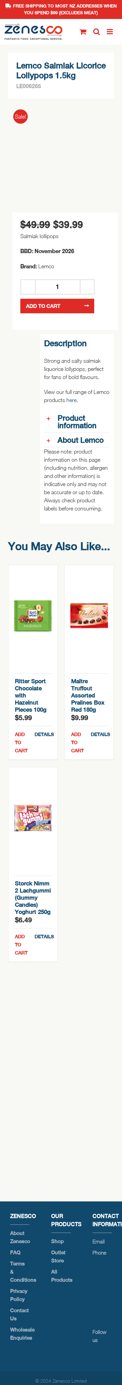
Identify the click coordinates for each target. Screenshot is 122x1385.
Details (43, 734)
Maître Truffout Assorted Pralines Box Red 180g (87, 695)
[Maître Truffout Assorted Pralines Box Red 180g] (89, 616)
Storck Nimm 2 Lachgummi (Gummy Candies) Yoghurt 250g (33, 897)
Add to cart (43, 306)
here (71, 400)
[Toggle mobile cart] (83, 31)
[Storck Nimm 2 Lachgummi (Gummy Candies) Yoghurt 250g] (32, 818)
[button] (76, 422)
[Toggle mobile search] (96, 31)
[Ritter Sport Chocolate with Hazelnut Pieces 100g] (32, 616)
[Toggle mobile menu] (110, 31)
